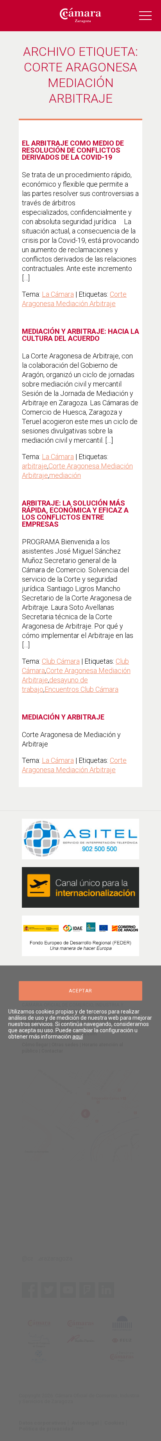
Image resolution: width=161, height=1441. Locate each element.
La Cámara (58, 294)
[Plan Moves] (80, 936)
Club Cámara (61, 661)
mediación (65, 475)
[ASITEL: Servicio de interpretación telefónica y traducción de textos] (80, 839)
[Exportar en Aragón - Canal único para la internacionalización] (80, 887)
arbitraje (34, 466)
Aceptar (80, 991)
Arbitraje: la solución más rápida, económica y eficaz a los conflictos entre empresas (75, 513)
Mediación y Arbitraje (63, 717)
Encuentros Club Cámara (81, 689)
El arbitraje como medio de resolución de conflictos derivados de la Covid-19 (73, 150)
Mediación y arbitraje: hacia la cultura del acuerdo (80, 334)
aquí (77, 1036)
